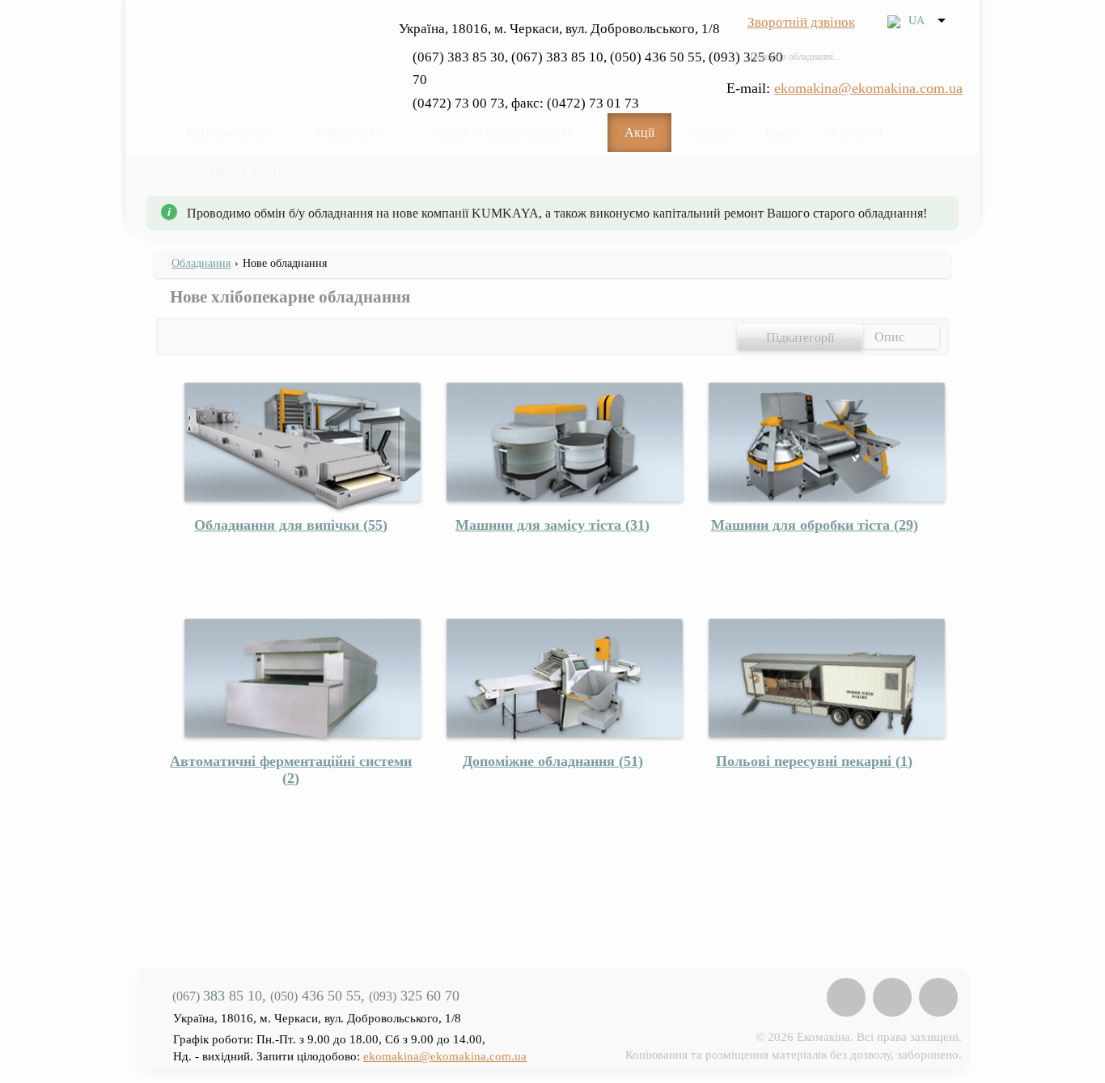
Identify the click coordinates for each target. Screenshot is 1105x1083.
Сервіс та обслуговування (504, 132)
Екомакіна (266, 52)
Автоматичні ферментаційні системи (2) (291, 769)
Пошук (943, 57)
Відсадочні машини (241, 171)
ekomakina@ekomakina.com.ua (868, 88)
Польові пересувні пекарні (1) (814, 761)
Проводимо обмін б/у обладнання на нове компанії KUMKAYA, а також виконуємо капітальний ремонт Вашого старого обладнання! (557, 213)
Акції (639, 132)
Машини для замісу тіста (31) (552, 525)
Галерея (709, 132)
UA (916, 20)
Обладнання (349, 132)
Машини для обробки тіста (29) (814, 525)
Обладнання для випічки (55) (290, 525)
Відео (779, 132)
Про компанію (226, 132)
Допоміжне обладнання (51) (553, 761)
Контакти (855, 132)
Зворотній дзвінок (801, 22)
